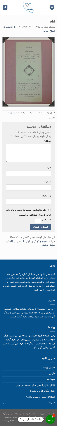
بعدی (50, 118)
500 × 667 (19, 27)
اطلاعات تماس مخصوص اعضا (40, 397)
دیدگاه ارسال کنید (13, 112)
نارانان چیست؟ (47, 368)
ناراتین (51, 373)
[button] (50, 419)
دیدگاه (47, 141)
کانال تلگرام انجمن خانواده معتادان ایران (35, 385)
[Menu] (52, 7)
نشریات (51, 403)
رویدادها (51, 379)
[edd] (28, 72)
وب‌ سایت (46, 196)
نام (49, 167)
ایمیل (48, 182)
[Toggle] (3, 403)
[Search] (5, 7)
